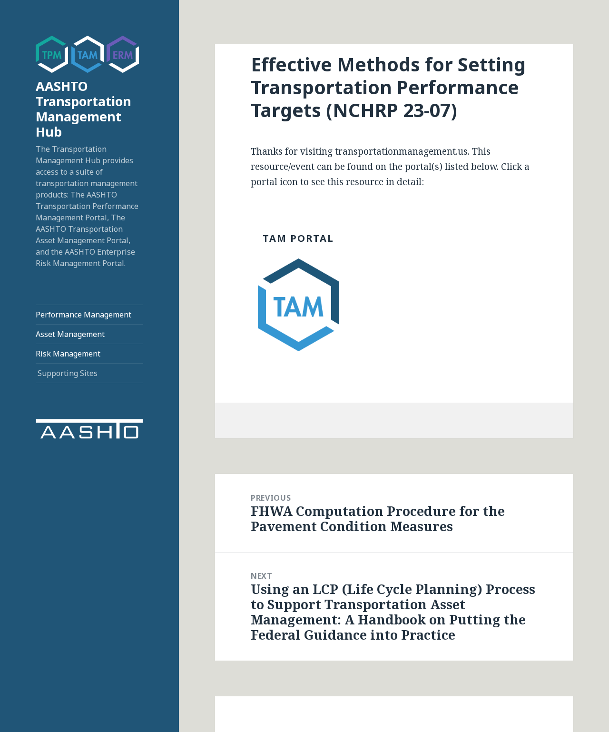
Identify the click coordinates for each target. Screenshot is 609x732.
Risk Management (68, 353)
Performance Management (83, 314)
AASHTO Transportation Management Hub (83, 108)
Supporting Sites (68, 373)
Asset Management (70, 334)
